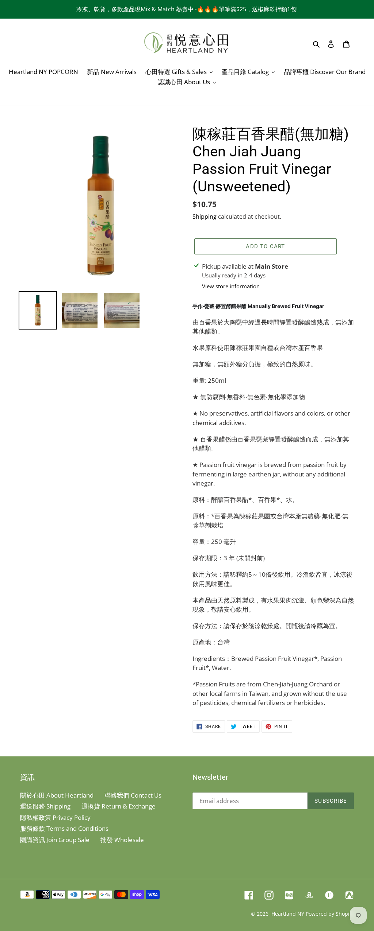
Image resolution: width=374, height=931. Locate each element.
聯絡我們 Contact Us (132, 795)
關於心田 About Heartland (57, 795)
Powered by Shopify (330, 913)
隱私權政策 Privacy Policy (55, 817)
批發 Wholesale (122, 839)
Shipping (204, 217)
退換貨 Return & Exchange (118, 806)
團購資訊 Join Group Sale (54, 839)
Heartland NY (287, 913)
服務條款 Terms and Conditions (64, 828)
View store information (231, 286)
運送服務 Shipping (45, 806)
